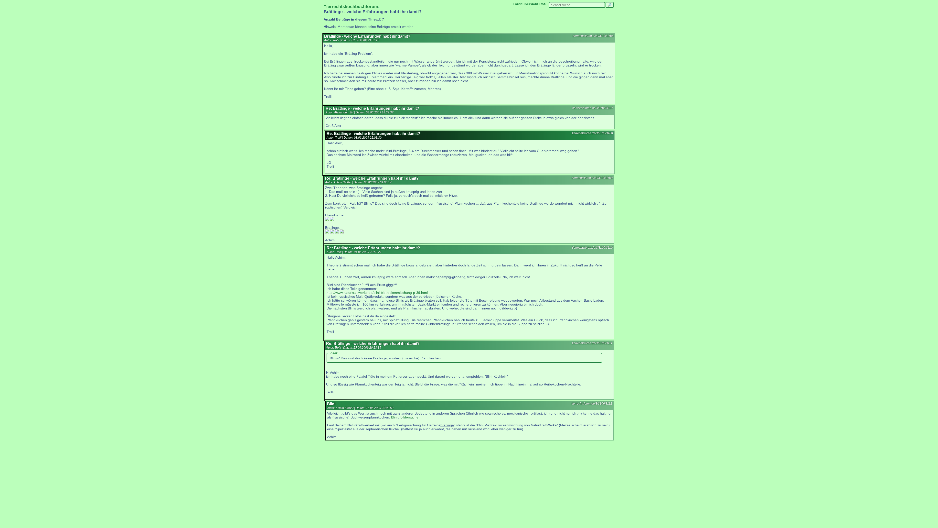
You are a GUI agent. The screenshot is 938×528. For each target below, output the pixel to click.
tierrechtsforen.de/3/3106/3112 (592, 403)
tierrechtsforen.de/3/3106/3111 (592, 343)
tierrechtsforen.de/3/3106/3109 (592, 178)
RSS (542, 4)
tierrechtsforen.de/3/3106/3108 (592, 133)
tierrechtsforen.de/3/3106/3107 (592, 108)
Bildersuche (409, 417)
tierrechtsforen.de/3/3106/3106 (593, 36)
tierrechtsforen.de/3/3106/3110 (592, 247)
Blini (394, 417)
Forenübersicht (525, 4)
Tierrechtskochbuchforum (351, 6)
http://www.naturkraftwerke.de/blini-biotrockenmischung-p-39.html (377, 293)
